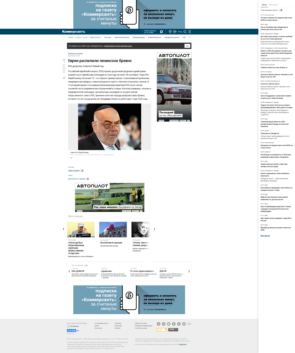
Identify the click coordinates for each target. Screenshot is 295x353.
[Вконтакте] (163, 324)
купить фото (109, 155)
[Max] (184, 324)
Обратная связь (141, 323)
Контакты (98, 328)
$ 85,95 (70, 37)
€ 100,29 (78, 37)
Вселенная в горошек (111, 242)
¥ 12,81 (85, 37)
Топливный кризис (138, 37)
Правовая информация (143, 326)
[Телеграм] (158, 324)
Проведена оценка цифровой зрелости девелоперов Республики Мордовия (85, 275)
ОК (187, 46)
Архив (97, 326)
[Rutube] (179, 324)
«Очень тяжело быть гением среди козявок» (145, 244)
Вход (180, 32)
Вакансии (118, 326)
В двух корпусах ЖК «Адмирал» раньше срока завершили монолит (143, 275)
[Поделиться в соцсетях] (64, 77)
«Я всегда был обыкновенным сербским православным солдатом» (76, 248)
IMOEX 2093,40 (95, 37)
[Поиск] (185, 31)
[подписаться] (82, 171)
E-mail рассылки (141, 328)
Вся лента (265, 235)
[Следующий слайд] (154, 229)
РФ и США (108, 37)
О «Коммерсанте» (101, 323)
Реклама (118, 323)
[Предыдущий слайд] (63, 229)
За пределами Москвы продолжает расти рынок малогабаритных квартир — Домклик (114, 276)
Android (117, 328)
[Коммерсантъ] (73, 31)
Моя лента (273, 4)
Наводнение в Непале (172, 37)
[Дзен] (168, 324)
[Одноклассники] (174, 324)
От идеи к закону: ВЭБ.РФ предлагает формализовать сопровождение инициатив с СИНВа (172, 276)
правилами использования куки (118, 45)
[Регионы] (170, 31)
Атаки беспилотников (122, 37)
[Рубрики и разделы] (189, 31)
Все (86, 265)
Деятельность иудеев (75, 53)
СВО (184, 37)
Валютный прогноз (154, 37)
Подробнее (182, 344)
